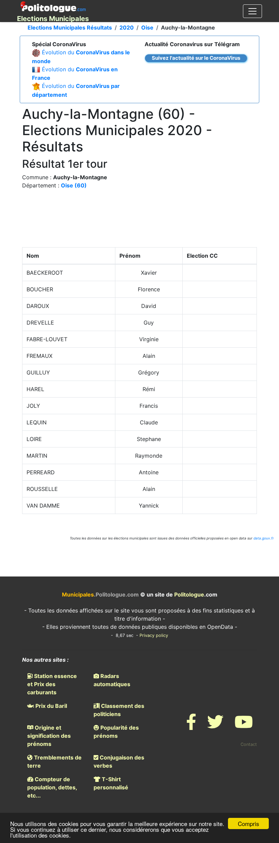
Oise (147, 27)
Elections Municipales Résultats (70, 27)
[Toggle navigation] (252, 11)
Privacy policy (154, 635)
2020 (126, 27)
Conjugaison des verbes (119, 761)
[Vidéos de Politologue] (244, 726)
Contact (249, 744)
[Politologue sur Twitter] (215, 726)
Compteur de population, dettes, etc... (52, 787)
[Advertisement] (139, 220)
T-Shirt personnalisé (111, 783)
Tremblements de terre (54, 761)
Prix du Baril (50, 705)
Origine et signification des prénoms (49, 735)
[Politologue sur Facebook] (191, 726)
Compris (248, 823)
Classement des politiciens (119, 709)
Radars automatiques (112, 680)
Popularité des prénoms (116, 731)
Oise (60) (74, 185)
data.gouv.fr (263, 538)
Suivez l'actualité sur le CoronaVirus (196, 58)
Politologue (189, 594)
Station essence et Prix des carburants (52, 684)
